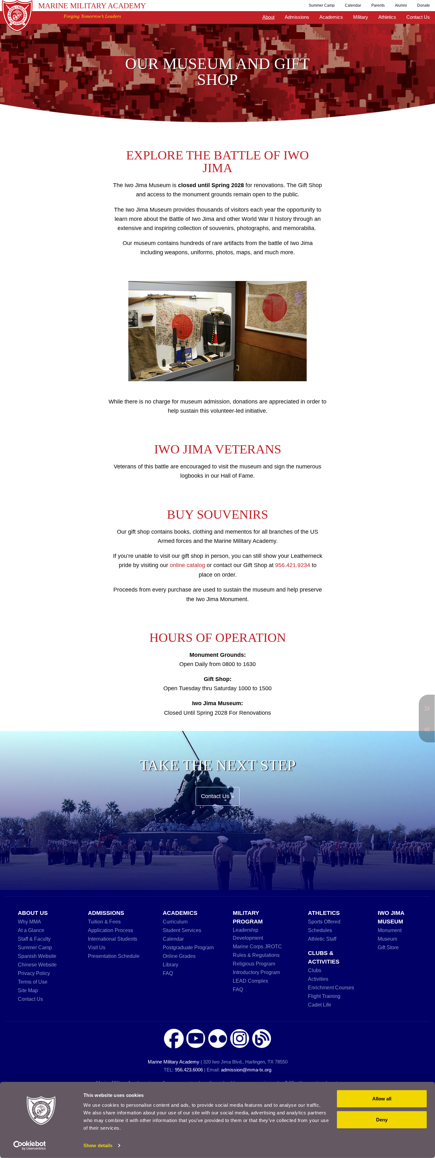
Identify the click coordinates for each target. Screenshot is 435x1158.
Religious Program (254, 963)
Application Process (110, 930)
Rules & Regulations (256, 955)
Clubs (314, 970)
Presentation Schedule (113, 956)
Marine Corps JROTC (257, 946)
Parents (378, 5)
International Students (112, 939)
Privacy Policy (34, 973)
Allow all (381, 1098)
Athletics (387, 17)
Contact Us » (217, 796)
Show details (97, 1145)
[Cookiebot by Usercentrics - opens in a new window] (41, 1145)
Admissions (297, 17)
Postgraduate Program (188, 947)
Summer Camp (322, 5)
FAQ (168, 973)
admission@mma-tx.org (246, 1069)
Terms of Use (32, 982)
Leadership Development (248, 933)
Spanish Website (37, 956)
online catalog (187, 565)
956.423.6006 (189, 1069)
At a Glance (31, 930)
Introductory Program (256, 972)
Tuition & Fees (104, 921)
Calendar (353, 5)
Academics (331, 17)
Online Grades (179, 956)
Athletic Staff (322, 939)
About (268, 17)
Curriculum (175, 921)
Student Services (182, 930)
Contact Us (418, 17)
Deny (382, 1119)
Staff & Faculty (34, 939)
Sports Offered (324, 921)
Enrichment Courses (331, 987)
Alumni (401, 5)
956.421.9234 (292, 565)
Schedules (320, 930)
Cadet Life (319, 1004)
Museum (387, 939)
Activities (318, 979)
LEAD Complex (250, 981)
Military (360, 17)
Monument (390, 930)
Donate (423, 5)
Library (170, 964)
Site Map (28, 990)
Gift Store (388, 947)
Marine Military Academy (92, 6)
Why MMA (29, 921)
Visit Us (96, 947)
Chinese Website (37, 964)
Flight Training (324, 996)
